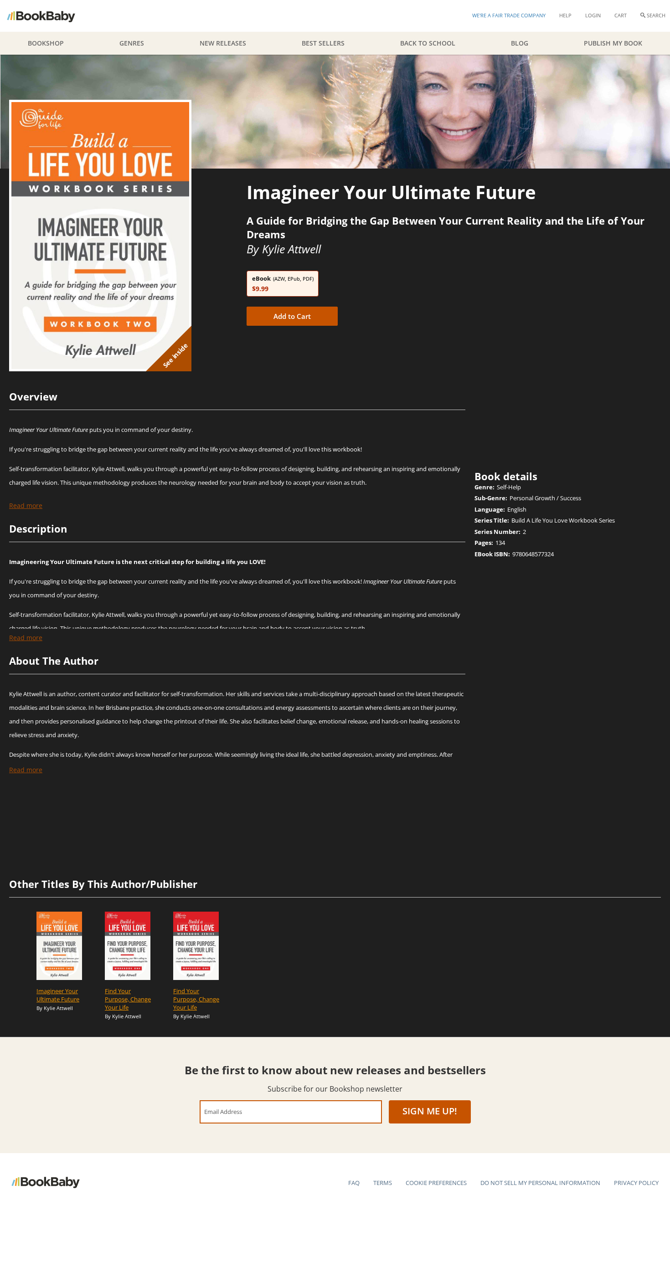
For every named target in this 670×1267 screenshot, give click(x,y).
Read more (25, 505)
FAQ (354, 1183)
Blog (519, 43)
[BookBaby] (49, 16)
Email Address (223, 1111)
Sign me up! (429, 1111)
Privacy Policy (636, 1183)
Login (593, 15)
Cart (620, 15)
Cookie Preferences (436, 1183)
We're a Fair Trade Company (509, 15)
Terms (382, 1183)
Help (565, 15)
